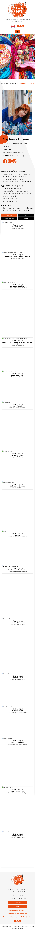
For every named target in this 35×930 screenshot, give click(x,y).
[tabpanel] (17, 543)
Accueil (4, 84)
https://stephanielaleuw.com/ (13, 152)
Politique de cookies (17, 914)
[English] (13, 26)
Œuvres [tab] (9, 215)
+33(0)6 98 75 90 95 (17, 21)
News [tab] (26, 218)
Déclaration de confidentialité (17, 917)
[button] (17, 31)
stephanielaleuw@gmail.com (22, 156)
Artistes (11, 84)
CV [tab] (26, 215)
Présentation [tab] (9, 218)
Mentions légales (17, 911)
